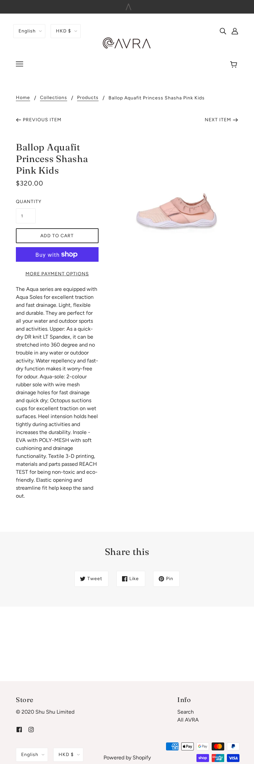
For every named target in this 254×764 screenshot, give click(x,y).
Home (23, 97)
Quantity (26, 201)
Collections (53, 97)
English (27, 31)
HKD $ (63, 31)
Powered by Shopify (127, 757)
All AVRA (188, 720)
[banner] (127, 43)
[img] (223, 30)
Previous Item (42, 120)
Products (88, 97)
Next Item (218, 120)
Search (185, 712)
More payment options (57, 274)
